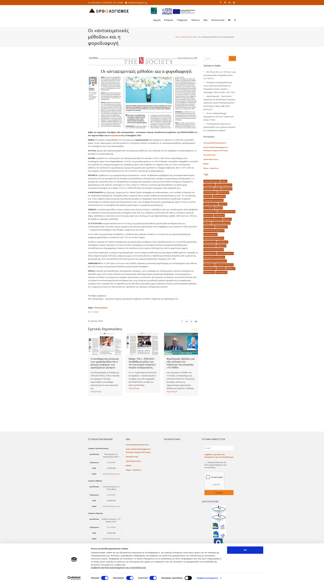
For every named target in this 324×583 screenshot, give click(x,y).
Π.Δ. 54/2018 (209, 246)
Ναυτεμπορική (114, 135)
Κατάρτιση (209, 227)
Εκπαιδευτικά (209, 155)
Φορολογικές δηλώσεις (213, 250)
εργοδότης (209, 265)
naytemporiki (219, 196)
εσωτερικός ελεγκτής (224, 265)
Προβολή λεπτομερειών (207, 578)
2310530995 (111, 462)
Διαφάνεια (219, 215)
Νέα (206, 20)
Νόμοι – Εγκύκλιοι (211, 168)
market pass (223, 193)
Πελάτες (195, 20)
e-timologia (209, 185)
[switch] (129, 578)
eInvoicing (208, 189)
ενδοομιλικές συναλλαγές (214, 257)
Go (232, 58)
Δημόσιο (208, 215)
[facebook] (221, 2)
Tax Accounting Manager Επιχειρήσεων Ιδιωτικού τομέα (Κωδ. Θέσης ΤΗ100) (218, 116)
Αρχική (156, 20)
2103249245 (111, 495)
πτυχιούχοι (221, 272)
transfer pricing (210, 204)
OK (245, 550)
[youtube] (234, 2)
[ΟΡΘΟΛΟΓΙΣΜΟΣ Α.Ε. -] (109, 10)
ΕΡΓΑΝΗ (227, 219)
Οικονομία (223, 242)
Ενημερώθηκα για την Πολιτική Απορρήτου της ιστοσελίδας (215, 465)
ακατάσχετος (210, 253)
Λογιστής (93, 321)
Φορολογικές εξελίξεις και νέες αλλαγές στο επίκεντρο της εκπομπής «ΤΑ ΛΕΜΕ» (181, 363)
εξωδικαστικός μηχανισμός (215, 261)
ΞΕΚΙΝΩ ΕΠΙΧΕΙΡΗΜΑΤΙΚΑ (214, 238)
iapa (217, 189)
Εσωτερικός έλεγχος (221, 223)
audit (224, 181)
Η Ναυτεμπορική (100, 307)
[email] (196, 321)
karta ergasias (210, 193)
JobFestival (227, 189)
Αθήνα (218, 208)
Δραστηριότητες (210, 159)
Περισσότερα (96, 391)
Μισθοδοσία (221, 227)
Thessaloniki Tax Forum (213, 200)
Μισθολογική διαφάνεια (214, 231)
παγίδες (231, 269)
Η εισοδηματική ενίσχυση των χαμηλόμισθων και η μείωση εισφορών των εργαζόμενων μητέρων (105, 363)
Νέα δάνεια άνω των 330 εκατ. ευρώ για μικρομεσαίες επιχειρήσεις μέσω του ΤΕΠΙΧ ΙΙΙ (219, 75)
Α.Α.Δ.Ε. (223, 204)
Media (100, 321)
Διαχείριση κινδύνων (213, 219)
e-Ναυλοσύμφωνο (224, 185)
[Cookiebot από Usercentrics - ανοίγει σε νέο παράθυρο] (74, 578)
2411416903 (111, 527)
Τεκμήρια (221, 246)
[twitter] (225, 2)
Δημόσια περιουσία (226, 212)
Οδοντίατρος (210, 242)
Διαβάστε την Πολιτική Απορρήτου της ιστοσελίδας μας (118, 568)
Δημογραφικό (210, 212)
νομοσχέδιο (209, 269)
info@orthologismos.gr (137, 2)
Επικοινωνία (217, 20)
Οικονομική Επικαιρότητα (214, 143)
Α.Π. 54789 (209, 208)
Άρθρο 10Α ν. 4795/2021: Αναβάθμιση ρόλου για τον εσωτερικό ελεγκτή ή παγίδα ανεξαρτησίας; (142, 363)
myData (208, 196)
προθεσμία (209, 272)
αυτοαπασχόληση (225, 253)
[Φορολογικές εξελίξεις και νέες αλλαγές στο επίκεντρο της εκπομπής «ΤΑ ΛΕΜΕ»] (181, 344)
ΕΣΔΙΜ (207, 223)
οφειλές (221, 269)
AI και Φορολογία (211, 181)
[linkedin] (230, 2)
